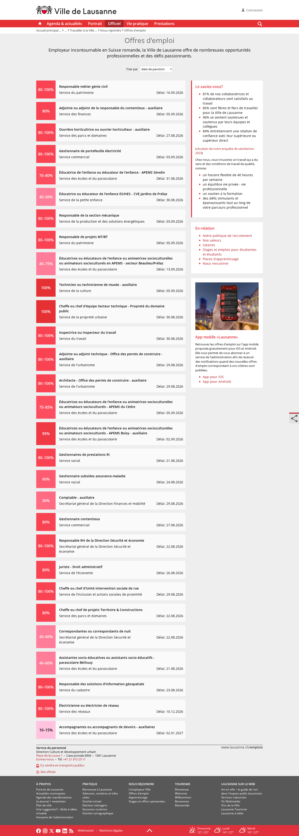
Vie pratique (137, 23)
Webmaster (86, 830)
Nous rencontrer (216, 263)
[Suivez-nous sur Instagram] (45, 830)
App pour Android (217, 381)
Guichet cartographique (97, 813)
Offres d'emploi (139, 793)
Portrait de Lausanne (49, 789)
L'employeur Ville (140, 789)
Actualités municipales (50, 793)
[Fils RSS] (72, 830)
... (65, 30)
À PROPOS (43, 784)
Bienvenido (182, 805)
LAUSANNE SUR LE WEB (238, 784)
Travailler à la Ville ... (83, 30)
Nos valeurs (212, 240)
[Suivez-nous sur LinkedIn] (64, 830)
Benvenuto (182, 801)
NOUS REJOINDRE (141, 784)
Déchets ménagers (94, 805)
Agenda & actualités (64, 23)
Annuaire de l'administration (54, 817)
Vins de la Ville (230, 805)
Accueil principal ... (48, 30)
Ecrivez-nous (45, 759)
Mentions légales (111, 830)
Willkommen (183, 797)
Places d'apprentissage (221, 259)
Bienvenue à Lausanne (97, 789)
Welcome (181, 793)
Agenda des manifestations (54, 797)
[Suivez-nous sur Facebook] (38, 830)
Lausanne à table (232, 813)
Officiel (114, 23)
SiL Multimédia (230, 801)
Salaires (209, 245)
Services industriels (233, 797)
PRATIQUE (89, 784)
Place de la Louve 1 (49, 755)
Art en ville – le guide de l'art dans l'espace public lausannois (241, 791)
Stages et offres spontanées (147, 801)
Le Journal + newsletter (51, 801)
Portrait (95, 23)
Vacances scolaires (94, 809)
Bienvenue (182, 789)
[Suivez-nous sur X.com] (51, 830)
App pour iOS (213, 377)
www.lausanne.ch (242, 747)
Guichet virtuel (91, 801)
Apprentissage (138, 797)
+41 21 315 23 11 (74, 759)
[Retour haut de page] (149, 830)
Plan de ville (44, 805)
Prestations (164, 23)
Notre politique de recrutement (227, 235)
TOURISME (182, 784)
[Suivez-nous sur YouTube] (58, 830)
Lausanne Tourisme (234, 809)
